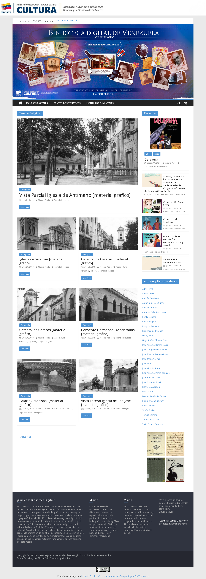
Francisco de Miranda (152, 330)
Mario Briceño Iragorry (153, 400)
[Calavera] (165, 120)
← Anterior (24, 436)
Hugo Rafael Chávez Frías (154, 340)
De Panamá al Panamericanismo (172, 261)
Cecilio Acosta (149, 316)
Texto (156, 154)
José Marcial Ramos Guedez (156, 354)
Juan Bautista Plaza (151, 377)
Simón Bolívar (149, 410)
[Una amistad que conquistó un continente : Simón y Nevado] (152, 235)
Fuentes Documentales (100, 103)
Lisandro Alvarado (151, 386)
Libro (148, 154)
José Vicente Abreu (151, 368)
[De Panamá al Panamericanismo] (152, 258)
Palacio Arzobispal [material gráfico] (41, 402)
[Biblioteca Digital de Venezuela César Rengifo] (103, 26)
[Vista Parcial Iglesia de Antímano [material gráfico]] (77, 120)
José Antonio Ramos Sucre (155, 344)
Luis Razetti (148, 391)
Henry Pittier (148, 335)
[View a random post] (185, 103)
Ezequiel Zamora (150, 326)
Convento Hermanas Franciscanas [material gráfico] (108, 332)
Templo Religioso (61, 200)
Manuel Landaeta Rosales (155, 396)
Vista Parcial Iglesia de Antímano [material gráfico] (75, 195)
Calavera (151, 159)
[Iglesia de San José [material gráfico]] (46, 219)
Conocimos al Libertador (67, 21)
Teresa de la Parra (151, 419)
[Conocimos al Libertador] (152, 217)
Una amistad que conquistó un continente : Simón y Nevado (173, 241)
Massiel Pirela (44, 200)
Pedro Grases (148, 405)
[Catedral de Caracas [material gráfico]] (108, 219)
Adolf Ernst (147, 288)
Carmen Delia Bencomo (154, 312)
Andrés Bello (148, 293)
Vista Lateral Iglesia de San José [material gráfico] (106, 402)
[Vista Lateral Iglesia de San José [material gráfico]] (108, 361)
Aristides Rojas (149, 307)
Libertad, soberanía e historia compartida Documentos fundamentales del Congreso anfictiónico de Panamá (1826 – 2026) (164, 184)
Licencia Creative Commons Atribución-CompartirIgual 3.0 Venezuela (114, 576)
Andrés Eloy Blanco (151, 298)
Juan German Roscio (152, 382)
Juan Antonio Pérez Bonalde (156, 372)
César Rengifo (149, 321)
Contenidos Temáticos (67, 103)
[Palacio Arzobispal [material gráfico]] (46, 361)
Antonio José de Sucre (153, 302)
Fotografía (25, 189)
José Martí (147, 363)
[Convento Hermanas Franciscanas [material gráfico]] (108, 290)
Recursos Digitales (37, 103)
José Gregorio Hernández (154, 349)
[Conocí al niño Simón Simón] (152, 200)
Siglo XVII (94, 271)
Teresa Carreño (149, 414)
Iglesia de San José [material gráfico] (41, 261)
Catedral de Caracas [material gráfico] (104, 261)
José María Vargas (151, 358)
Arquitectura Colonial (63, 408)
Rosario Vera (170, 163)
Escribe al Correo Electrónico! (174, 520)
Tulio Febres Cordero (152, 424)
